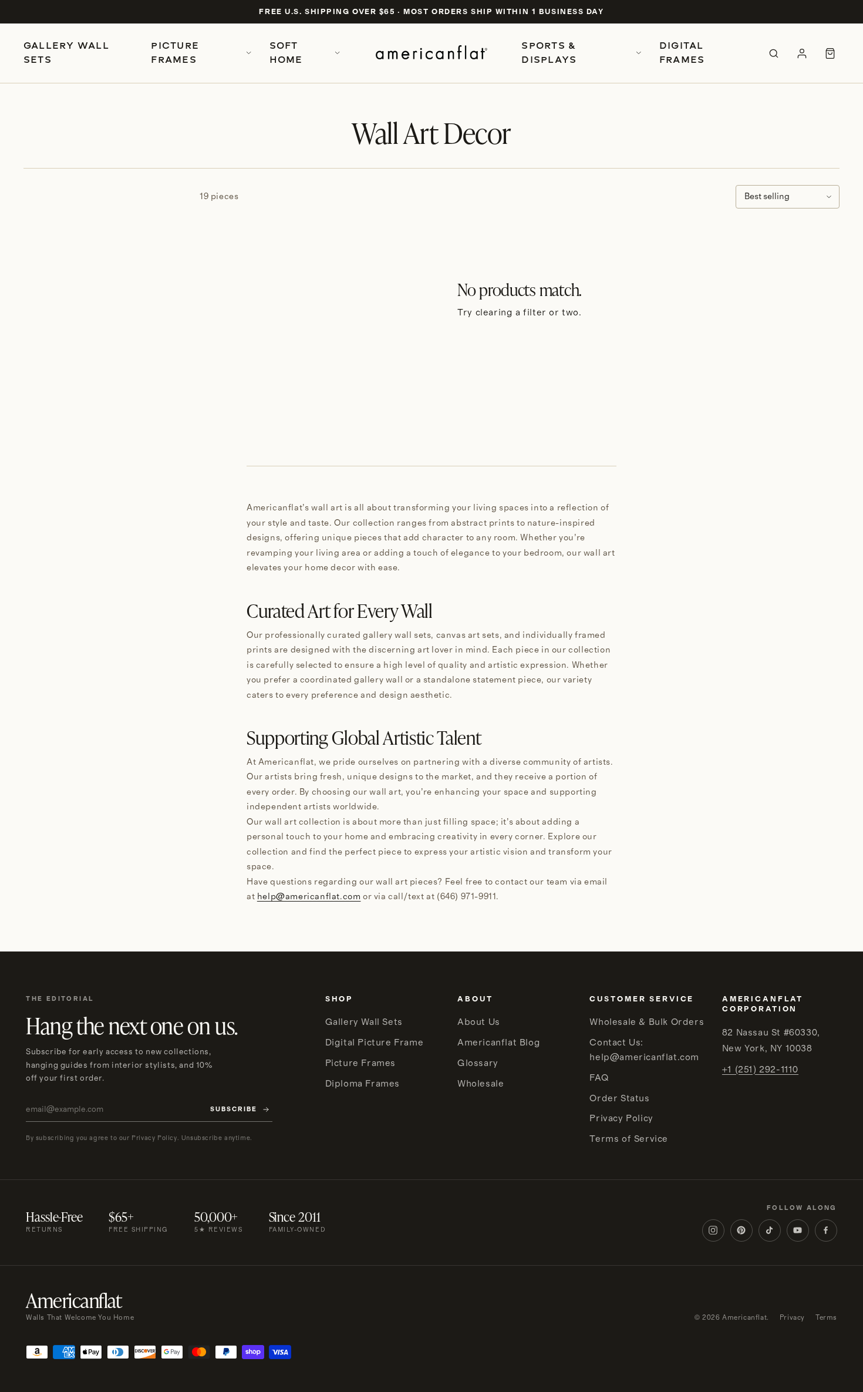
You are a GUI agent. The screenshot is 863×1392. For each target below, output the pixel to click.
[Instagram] (713, 1230)
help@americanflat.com (309, 897)
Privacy (792, 1318)
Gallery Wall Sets (66, 52)
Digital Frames (681, 52)
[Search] (773, 53)
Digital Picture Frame (374, 1042)
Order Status (619, 1098)
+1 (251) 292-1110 (760, 1069)
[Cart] (830, 53)
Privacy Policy (621, 1118)
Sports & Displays (549, 52)
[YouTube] (798, 1230)
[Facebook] (826, 1230)
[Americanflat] (431, 53)
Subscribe (233, 1109)
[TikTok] (770, 1230)
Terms (826, 1318)
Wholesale (480, 1083)
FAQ (598, 1077)
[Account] (802, 53)
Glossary (477, 1063)
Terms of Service (628, 1139)
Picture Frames (175, 52)
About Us (478, 1022)
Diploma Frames (362, 1083)
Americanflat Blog (498, 1042)
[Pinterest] (741, 1230)
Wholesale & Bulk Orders (646, 1022)
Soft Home (286, 52)
